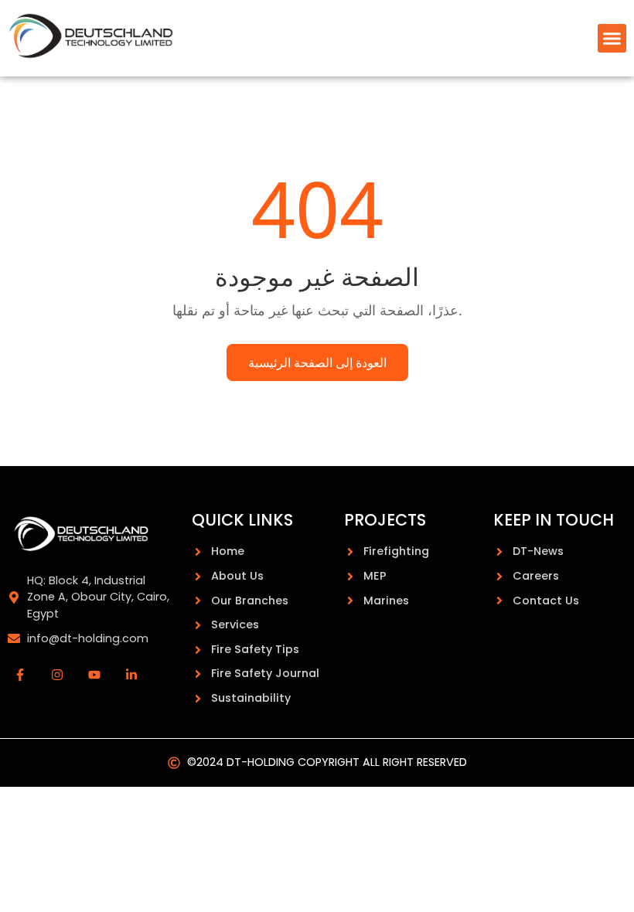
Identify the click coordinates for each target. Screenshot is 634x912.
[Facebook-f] (20, 674)
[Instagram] (57, 674)
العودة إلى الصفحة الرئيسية (317, 362)
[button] (612, 38)
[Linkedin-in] (131, 674)
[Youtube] (94, 674)
